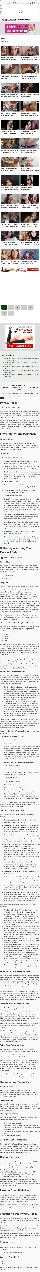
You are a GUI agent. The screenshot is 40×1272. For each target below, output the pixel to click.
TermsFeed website (13, 727)
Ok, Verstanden (15, 8)
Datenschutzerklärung (17, 385)
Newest (3, 41)
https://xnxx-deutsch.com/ (12, 533)
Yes (5, 1261)
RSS (26, 387)
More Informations (27, 8)
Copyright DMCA (16, 387)
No (5, 1263)
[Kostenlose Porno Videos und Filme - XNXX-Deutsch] (15, 18)
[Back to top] (36, 1268)
